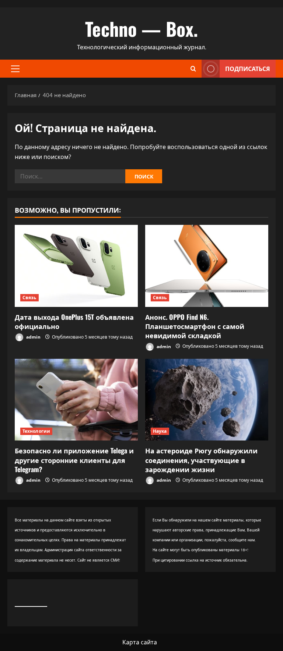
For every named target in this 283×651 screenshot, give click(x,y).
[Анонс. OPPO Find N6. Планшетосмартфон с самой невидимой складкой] (206, 266)
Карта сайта (139, 642)
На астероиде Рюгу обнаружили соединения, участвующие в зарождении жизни (201, 460)
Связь (29, 297)
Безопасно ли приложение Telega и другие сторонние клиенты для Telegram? (74, 460)
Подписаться (247, 68)
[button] (15, 69)
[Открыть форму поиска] (193, 68)
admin (33, 337)
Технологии (36, 431)
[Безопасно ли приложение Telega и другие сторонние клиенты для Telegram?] (76, 400)
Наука (160, 431)
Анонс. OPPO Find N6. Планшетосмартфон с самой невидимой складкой (194, 326)
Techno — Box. (141, 28)
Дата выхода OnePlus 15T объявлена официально (74, 321)
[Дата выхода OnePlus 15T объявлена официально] (76, 266)
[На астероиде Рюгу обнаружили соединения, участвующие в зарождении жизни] (206, 400)
